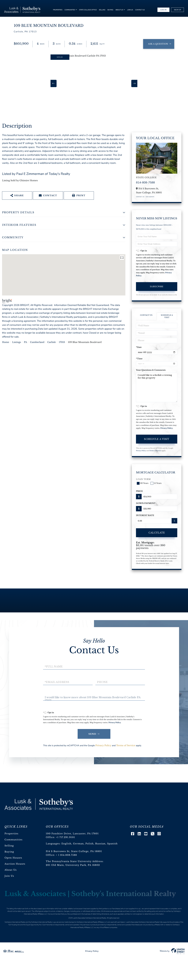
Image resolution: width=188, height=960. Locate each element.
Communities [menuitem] (70, 10)
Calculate (157, 532)
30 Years (144, 483)
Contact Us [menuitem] (140, 10)
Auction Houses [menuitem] (15, 864)
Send (92, 734)
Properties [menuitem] (57, 10)
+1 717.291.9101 (65, 837)
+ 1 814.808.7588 (66, 855)
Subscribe (156, 286)
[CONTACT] (158, 44)
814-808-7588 (145, 183)
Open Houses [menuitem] (13, 857)
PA (25, 342)
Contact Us (140, 197)
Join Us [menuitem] (130, 10)
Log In (163, 10)
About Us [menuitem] (119, 10)
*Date (139, 347)
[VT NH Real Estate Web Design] (172, 951)
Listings (16, 342)
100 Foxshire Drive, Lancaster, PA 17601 (72, 833)
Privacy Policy (166, 428)
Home (5, 342)
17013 (62, 342)
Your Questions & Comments (151, 370)
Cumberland (37, 342)
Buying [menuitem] (110, 10)
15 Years (157, 483)
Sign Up (177, 10)
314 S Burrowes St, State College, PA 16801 (74, 851)
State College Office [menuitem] (88, 10)
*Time (139, 358)
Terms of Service (155, 451)
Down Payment (145, 503)
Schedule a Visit (167, 316)
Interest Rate (145, 515)
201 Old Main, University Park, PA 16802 (73, 865)
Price (139, 491)
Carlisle (51, 342)
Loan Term (143, 479)
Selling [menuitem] (102, 10)
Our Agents (150, 197)
